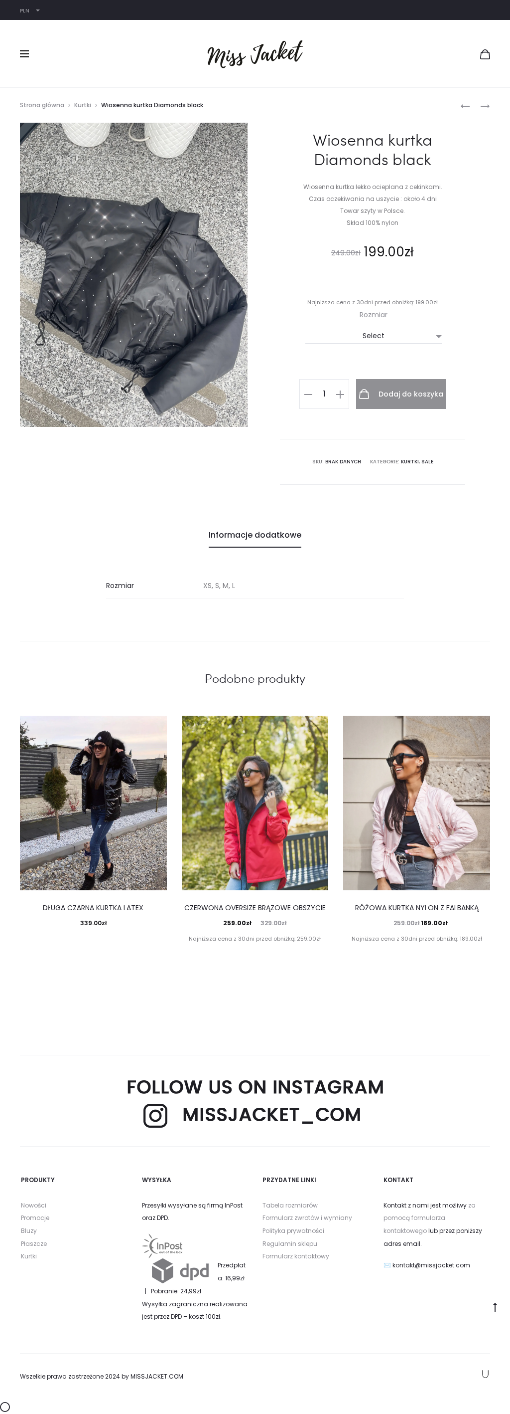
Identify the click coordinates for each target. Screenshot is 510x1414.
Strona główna (42, 105)
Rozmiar (373, 314)
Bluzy (29, 1230)
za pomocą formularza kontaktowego (429, 1218)
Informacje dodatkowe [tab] (255, 535)
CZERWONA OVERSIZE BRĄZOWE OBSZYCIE (255, 908)
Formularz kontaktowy (295, 1256)
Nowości (33, 1205)
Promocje (35, 1217)
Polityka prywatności (293, 1230)
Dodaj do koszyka (410, 394)
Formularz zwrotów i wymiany (307, 1217)
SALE (427, 461)
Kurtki (82, 105)
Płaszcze (34, 1243)
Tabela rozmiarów (290, 1205)
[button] (308, 394)
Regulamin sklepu (289, 1243)
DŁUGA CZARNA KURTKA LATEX (93, 908)
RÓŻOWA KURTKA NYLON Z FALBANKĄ (417, 908)
